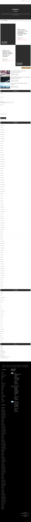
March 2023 (2, 204)
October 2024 (3, 431)
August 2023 (2, 193)
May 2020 (2, 490)
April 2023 (1, 202)
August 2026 (2, 125)
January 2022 (2, 220)
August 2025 (2, 141)
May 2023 (1, 200)
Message (1, 104)
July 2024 (1, 170)
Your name (1, 93)
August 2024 (2, 168)
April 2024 (1, 175)
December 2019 (2, 268)
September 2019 (2, 275)
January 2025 (2, 157)
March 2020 (2, 261)
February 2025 (2, 154)
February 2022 (2, 218)
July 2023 (1, 195)
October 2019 (2, 272)
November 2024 (2, 161)
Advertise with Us (2, 351)
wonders (3, 61)
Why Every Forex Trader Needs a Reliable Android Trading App (21, 78)
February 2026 (3, 410)
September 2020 (3, 484)
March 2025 (2, 152)
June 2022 (1, 213)
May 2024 (2, 437)
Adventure (18, 28)
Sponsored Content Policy (4, 357)
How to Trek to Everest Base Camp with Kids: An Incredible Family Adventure (22, 32)
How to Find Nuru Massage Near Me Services (16, 404)
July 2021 (2, 474)
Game (1, 322)
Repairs (2, 399)
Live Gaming (2, 329)
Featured (1, 317)
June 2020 (1, 254)
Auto (1, 295)
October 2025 (2, 136)
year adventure (7, 61)
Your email (1, 97)
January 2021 (2, 241)
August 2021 (2, 229)
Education (1, 315)
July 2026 (1, 127)
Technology (2, 338)
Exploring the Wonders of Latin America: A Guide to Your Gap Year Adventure (7, 53)
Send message (3, 118)
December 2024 (2, 159)
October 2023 (3, 447)
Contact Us (1, 346)
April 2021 (1, 238)
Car (0, 304)
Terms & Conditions (3, 352)
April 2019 (1, 286)
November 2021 (3, 468)
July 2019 (1, 279)
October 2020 (2, 245)
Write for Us (2, 350)
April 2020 (1, 259)
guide (12, 60)
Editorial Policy (2, 355)
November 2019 (2, 270)
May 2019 (1, 284)
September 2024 (2, 166)
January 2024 (2, 182)
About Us (10, 365)
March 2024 (2, 177)
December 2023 (2, 184)
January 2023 (2, 209)
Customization (3, 383)
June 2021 (1, 234)
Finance (2, 389)
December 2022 (2, 211)
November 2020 (2, 243)
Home (1, 347)
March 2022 (2, 216)
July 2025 (1, 143)
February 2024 (2, 179)
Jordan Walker (5, 59)
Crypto (1, 308)
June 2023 (2, 453)
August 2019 (2, 277)
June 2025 (1, 145)
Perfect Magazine (25, 515)
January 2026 (2, 132)
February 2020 (2, 263)
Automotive (2, 299)
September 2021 (2, 227)
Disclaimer (3, 366)
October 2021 (2, 225)
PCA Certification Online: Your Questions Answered (18, 71)
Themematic (25, 516)
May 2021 (1, 236)
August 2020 (2, 250)
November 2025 (2, 134)
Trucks (1, 340)
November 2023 (2, 186)
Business (1, 301)
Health (1, 326)
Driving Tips (2, 313)
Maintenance (2, 331)
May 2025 (2, 421)
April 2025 (1, 150)
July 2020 (1, 252)
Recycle (1, 333)
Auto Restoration (2, 297)
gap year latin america (8, 60)
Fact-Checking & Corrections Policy (5, 356)
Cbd (0, 306)
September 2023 (2, 191)
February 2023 (3, 458)
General (1, 324)
